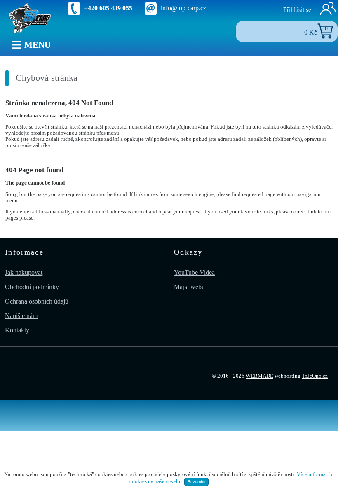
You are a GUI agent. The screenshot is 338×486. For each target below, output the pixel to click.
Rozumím (196, 481)
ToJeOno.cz (315, 376)
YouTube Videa (194, 272)
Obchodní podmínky (32, 286)
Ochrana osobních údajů (36, 301)
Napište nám (21, 315)
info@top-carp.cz (183, 8)
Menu (37, 44)
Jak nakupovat (23, 272)
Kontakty (17, 330)
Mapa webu (189, 286)
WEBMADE (259, 376)
